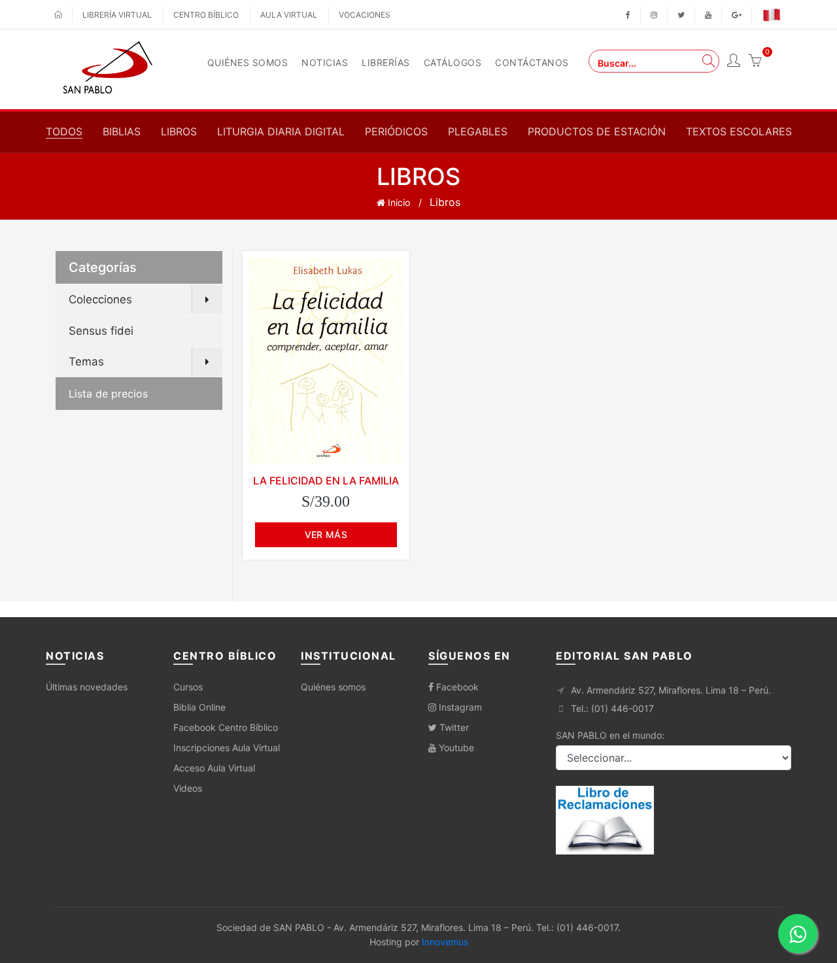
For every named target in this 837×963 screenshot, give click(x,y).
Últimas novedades (87, 686)
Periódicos (396, 131)
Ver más (326, 534)
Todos (64, 131)
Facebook (456, 686)
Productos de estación (597, 131)
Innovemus (445, 941)
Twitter (453, 727)
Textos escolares (739, 131)
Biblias (122, 131)
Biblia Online (199, 707)
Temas (86, 361)
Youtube (455, 747)
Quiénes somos (333, 686)
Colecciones (100, 299)
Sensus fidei (101, 330)
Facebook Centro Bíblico (225, 727)
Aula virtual (288, 15)
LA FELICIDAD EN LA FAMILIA (326, 480)
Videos (187, 788)
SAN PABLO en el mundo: (610, 735)
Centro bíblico (206, 15)
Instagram (459, 707)
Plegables (477, 131)
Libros (179, 131)
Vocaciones (364, 15)
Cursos (188, 686)
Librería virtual (117, 15)
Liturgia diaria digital (281, 131)
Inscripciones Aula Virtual (226, 747)
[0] (754, 62)
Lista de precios (108, 393)
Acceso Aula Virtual (214, 767)
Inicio (397, 202)
